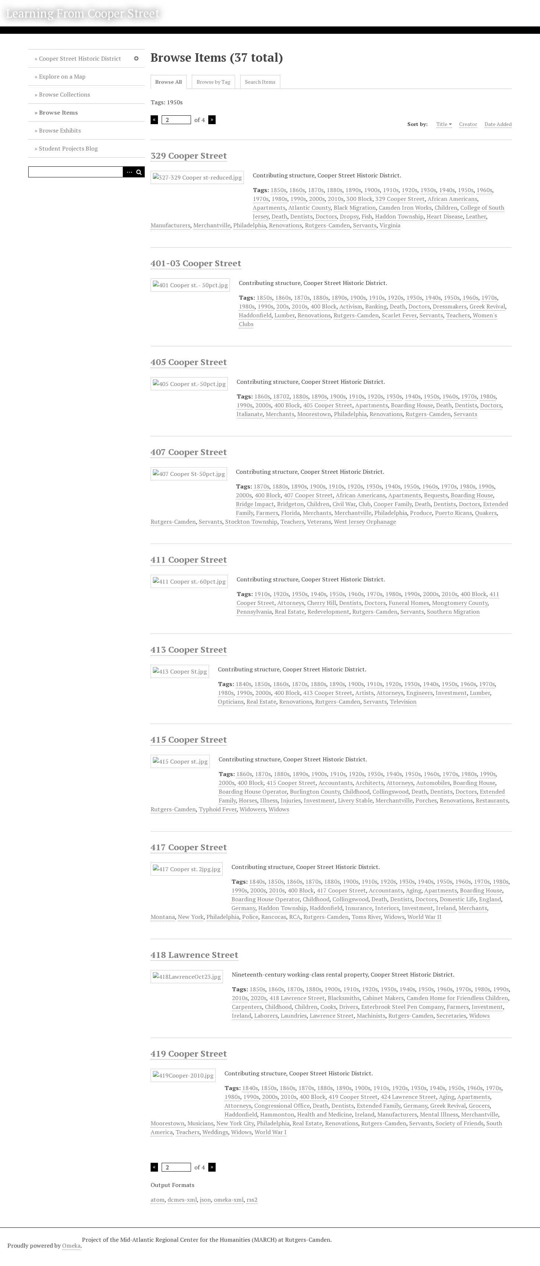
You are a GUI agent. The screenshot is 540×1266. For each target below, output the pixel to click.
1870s (316, 190)
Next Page (212, 119)
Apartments (269, 207)
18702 (281, 396)
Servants (365, 225)
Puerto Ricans (453, 513)
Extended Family (378, 1105)
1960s (484, 190)
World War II (424, 917)
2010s (335, 199)
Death (279, 216)
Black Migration (355, 207)
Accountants (335, 783)
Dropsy (349, 216)
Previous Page (154, 119)
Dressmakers (450, 306)
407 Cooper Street (189, 452)
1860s (297, 190)
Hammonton (277, 1114)
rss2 (252, 1199)
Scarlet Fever (399, 315)
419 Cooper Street (189, 1053)
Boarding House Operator (253, 791)
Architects (370, 783)
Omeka (71, 1245)
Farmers (267, 513)
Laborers (266, 1015)
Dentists (301, 216)
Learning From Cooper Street (82, 13)
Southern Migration (453, 611)
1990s (298, 199)
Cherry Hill (321, 603)
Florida (290, 513)
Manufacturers (170, 225)
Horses (248, 800)
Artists (364, 693)
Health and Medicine (324, 1114)
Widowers (253, 809)
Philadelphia (249, 225)
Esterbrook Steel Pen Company (402, 1007)
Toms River (366, 917)
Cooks (328, 1007)
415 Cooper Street (189, 739)
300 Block (359, 199)
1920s (409, 190)
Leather (476, 216)
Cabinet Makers (383, 998)
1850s (278, 190)
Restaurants (492, 800)
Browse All (168, 81)
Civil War (344, 504)
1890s (353, 190)
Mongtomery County (459, 603)
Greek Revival (487, 306)
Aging (413, 890)
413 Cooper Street (189, 649)
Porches (426, 800)
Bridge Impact (255, 504)
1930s (428, 190)
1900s (372, 190)
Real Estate (290, 611)
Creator (468, 123)
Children (446, 207)
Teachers (458, 315)
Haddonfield (255, 315)
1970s (261, 199)
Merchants (280, 414)
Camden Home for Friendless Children (457, 998)
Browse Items (58, 112)
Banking (376, 306)
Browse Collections (64, 94)
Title (441, 123)
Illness (269, 800)
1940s (447, 190)
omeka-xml (229, 1199)
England (490, 899)
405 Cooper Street (189, 362)
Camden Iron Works (405, 207)
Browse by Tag (213, 81)
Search (139, 171)
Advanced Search (128, 171)
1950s (466, 190)
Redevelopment (328, 611)
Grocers (479, 1105)
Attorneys (290, 603)
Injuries (291, 800)
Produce (421, 513)
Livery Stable (355, 800)
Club (365, 504)
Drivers (348, 1007)
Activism (350, 306)
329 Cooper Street (189, 155)
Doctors (326, 216)
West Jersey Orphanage (365, 521)
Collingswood (390, 791)
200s (282, 306)
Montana (163, 917)
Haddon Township (399, 216)
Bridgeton (290, 504)
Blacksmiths (344, 998)
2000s (317, 199)
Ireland (446, 908)
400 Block (323, 306)
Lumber (284, 315)
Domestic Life (458, 899)
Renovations (285, 225)
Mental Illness (439, 1114)
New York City (235, 1123)
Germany (243, 908)
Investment (451, 693)
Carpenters (247, 1007)
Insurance (358, 908)
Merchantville (211, 225)
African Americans (452, 199)
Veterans (319, 521)
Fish (366, 216)
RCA (294, 917)
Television (403, 701)
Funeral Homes (409, 603)
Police (250, 917)
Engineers (419, 693)
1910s (391, 190)
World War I (271, 1132)
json (205, 1199)
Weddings (215, 1132)
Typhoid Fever (218, 809)
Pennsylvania (254, 611)
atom (158, 1199)
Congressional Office (282, 1105)
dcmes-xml (182, 1199)
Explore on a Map (62, 76)
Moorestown (314, 414)
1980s (279, 199)
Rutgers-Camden (327, 225)
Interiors (387, 908)
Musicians (200, 1123)
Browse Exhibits (60, 130)
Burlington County (315, 791)
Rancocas (273, 917)
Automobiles (433, 783)
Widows (279, 809)
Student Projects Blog (68, 148)
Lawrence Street (332, 1015)
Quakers (486, 513)
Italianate (250, 414)
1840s (243, 684)
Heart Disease (444, 216)
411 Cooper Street (189, 559)
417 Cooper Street (189, 847)
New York (191, 917)
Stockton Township (251, 521)
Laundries (294, 1015)
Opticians (231, 701)
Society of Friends (459, 1123)
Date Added (498, 123)
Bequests (436, 495)
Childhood (356, 791)
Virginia (389, 225)
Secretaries (451, 1015)
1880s (334, 190)
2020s (258, 998)
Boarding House (412, 405)
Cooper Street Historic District (80, 58)
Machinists (371, 1015)
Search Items (260, 81)
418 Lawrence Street (194, 954)
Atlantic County (309, 207)
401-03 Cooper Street (196, 263)
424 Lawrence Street (408, 1097)
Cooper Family (393, 504)
